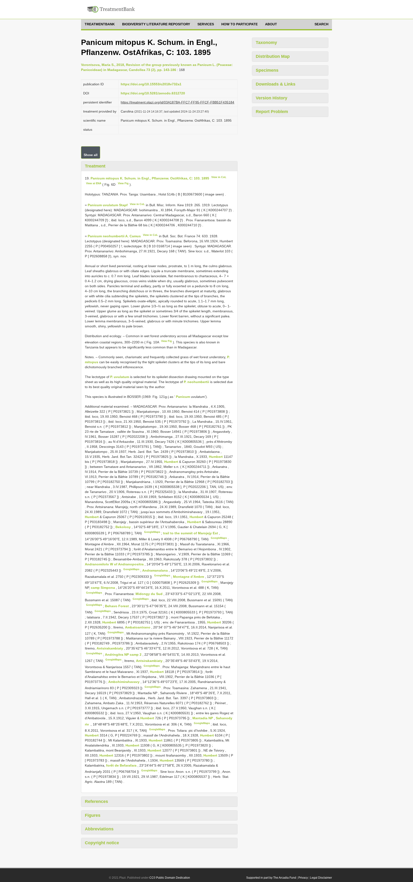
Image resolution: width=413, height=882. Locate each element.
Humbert (216, 457)
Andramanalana (155, 570)
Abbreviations (99, 829)
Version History (271, 98)
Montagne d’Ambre (189, 576)
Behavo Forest (117, 606)
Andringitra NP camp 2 (123, 654)
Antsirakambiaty (110, 648)
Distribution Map (273, 56)
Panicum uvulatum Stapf (108, 205)
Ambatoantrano (138, 627)
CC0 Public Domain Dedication (169, 877)
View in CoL (218, 177)
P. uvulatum (119, 377)
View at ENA (93, 183)
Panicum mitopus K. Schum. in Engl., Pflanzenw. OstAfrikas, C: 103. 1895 (150, 178)
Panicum (183, 397)
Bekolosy (123, 527)
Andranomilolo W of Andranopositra (115, 564)
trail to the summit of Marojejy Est (191, 533)
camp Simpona (103, 588)
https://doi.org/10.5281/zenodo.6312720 (153, 93)
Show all (91, 155)
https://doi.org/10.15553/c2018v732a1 (151, 84)
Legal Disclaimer (321, 877)
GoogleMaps (152, 531)
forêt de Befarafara (121, 765)
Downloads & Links (275, 84)
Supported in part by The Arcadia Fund (271, 877)
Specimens (267, 70)
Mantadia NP (203, 718)
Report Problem (272, 111)
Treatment (95, 166)
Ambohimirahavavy (124, 682)
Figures (92, 815)
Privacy (303, 877)
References (96, 801)
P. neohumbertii (196, 382)
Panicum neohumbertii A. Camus (114, 236)
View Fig (123, 183)
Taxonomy (266, 42)
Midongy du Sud (149, 594)
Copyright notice (102, 842)
